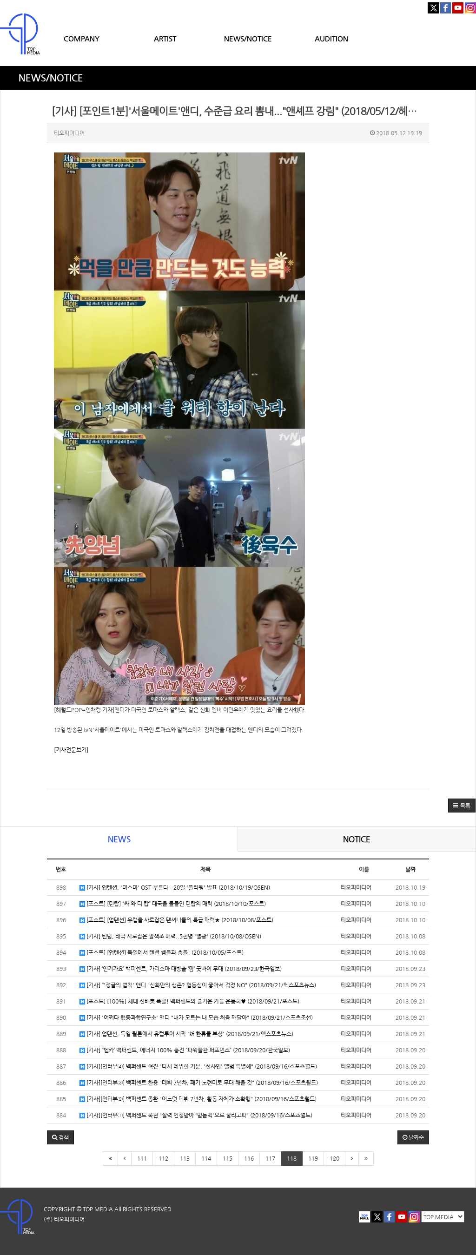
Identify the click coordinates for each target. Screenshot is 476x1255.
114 (206, 1158)
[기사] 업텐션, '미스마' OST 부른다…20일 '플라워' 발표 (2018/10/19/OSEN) (177, 887)
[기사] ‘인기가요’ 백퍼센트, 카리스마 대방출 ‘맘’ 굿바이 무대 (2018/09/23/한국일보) (183, 968)
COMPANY (81, 38)
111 (142, 1158)
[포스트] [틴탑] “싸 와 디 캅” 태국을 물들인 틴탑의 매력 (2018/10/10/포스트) (175, 903)
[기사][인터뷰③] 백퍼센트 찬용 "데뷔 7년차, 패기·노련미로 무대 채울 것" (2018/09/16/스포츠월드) (201, 1082)
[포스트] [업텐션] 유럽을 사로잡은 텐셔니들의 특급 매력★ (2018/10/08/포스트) (179, 920)
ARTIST (165, 38)
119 (313, 1158)
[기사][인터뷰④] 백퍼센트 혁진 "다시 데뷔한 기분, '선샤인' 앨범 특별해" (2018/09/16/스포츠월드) (201, 1066)
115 (227, 1158)
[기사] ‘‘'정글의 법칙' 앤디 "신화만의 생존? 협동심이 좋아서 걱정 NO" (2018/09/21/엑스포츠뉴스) (200, 985)
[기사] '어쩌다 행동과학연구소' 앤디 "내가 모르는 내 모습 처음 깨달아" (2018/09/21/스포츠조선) (199, 1017)
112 (163, 1158)
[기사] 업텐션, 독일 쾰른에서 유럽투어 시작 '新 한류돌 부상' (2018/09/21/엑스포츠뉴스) (189, 1033)
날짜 (410, 869)
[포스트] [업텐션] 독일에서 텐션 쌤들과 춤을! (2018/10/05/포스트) (164, 952)
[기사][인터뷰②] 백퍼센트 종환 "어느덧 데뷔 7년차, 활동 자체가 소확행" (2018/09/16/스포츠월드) (201, 1099)
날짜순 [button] (415, 1137)
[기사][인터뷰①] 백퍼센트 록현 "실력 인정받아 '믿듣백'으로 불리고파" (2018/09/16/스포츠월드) (198, 1115)
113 (185, 1158)
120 (334, 1158)
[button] (462, 805)
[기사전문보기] (71, 749)
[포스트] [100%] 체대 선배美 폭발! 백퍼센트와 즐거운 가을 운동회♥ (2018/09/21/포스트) (192, 1001)
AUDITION (331, 38)
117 (270, 1158)
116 (249, 1158)
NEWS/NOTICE (248, 38)
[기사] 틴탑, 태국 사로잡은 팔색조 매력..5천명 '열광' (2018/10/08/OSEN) (173, 936)
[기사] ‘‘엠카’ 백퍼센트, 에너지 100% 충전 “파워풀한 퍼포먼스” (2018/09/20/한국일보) (187, 1050)
